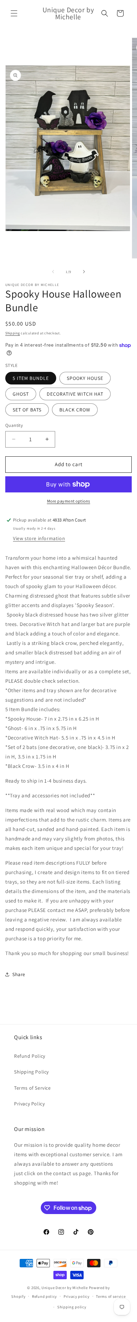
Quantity (14, 425)
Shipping (12, 333)
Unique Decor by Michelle (64, 1287)
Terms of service (110, 1296)
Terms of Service (32, 1088)
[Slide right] (84, 271)
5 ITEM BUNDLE (31, 378)
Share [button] (18, 974)
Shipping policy (71, 1306)
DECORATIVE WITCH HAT (75, 394)
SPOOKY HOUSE (85, 378)
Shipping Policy (31, 1072)
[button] (14, 13)
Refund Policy (29, 1056)
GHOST (21, 394)
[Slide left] (53, 271)
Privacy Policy (29, 1103)
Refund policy (44, 1296)
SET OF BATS (27, 410)
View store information (39, 538)
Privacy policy (77, 1296)
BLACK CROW (74, 410)
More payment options (68, 501)
